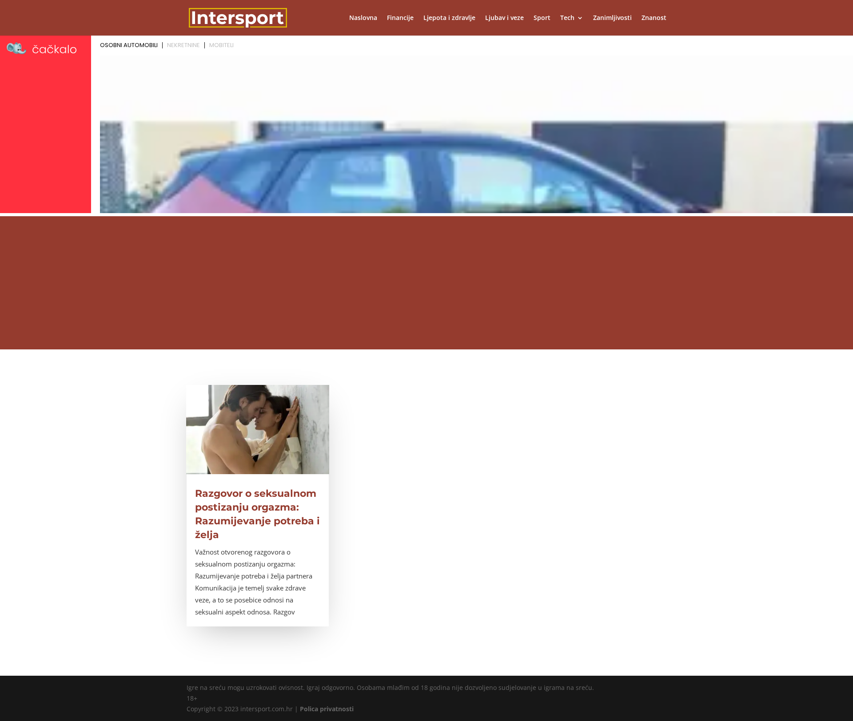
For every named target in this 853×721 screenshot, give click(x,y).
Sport (542, 18)
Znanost (654, 18)
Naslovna (363, 18)
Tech (567, 18)
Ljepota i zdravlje (449, 18)
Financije (400, 18)
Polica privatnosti (327, 709)
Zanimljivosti (612, 18)
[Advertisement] (426, 283)
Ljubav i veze (504, 18)
